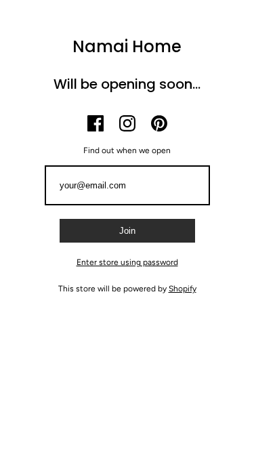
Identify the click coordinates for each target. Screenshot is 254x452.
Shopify (182, 288)
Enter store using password (127, 262)
